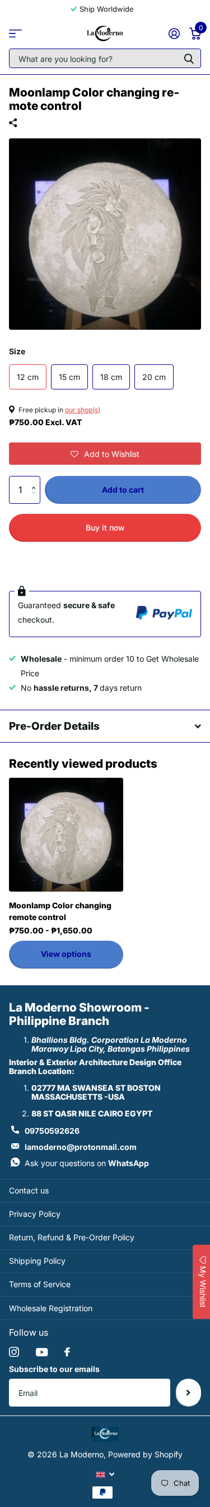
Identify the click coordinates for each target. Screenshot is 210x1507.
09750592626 (52, 1130)
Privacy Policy (34, 1214)
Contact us (29, 1190)
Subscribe (188, 1393)
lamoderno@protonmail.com (81, 1147)
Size (17, 351)
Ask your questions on (87, 1163)
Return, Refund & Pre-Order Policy (71, 1237)
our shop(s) (82, 410)
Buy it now (105, 527)
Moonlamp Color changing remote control (60, 911)
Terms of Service (40, 1284)
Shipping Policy (37, 1260)
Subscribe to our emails (54, 1369)
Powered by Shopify (145, 1454)
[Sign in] (174, 33)
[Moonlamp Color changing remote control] (66, 835)
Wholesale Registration (50, 1308)
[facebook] (67, 1351)
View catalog (15, 33)
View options (66, 954)
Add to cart (123, 489)
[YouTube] (42, 1352)
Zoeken (188, 58)
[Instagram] (14, 1352)
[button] (105, 453)
